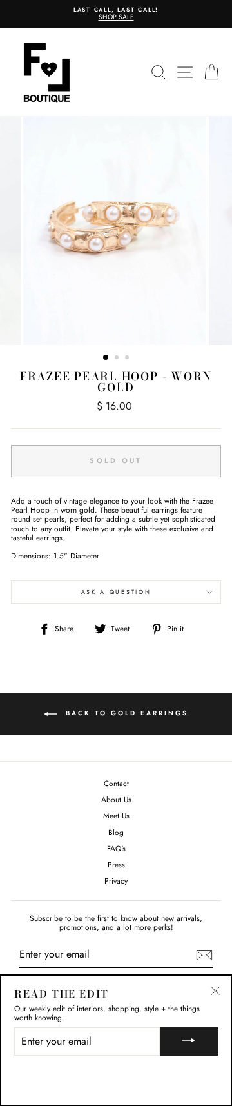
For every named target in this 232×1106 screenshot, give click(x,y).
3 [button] (128, 358)
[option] (116, 13)
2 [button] (118, 358)
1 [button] (106, 358)
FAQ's (116, 848)
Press (116, 864)
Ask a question (116, 592)
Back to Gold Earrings (125, 713)
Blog (116, 832)
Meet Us (116, 815)
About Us (116, 799)
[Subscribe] (204, 955)
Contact (116, 783)
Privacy (116, 880)
